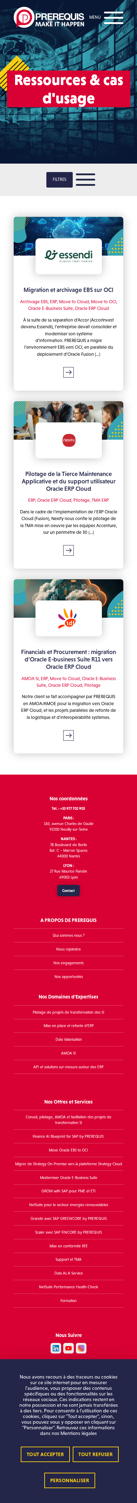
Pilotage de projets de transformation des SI (68, 1012)
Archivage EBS (34, 301)
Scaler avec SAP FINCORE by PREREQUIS (68, 1232)
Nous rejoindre (68, 949)
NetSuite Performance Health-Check (68, 1287)
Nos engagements (68, 963)
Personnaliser (70, 1480)
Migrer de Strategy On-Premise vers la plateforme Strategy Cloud (68, 1164)
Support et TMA (68, 1260)
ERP (53, 301)
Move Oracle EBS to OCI (68, 1150)
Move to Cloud (74, 301)
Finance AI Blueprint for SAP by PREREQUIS (69, 1137)
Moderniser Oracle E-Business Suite (68, 1177)
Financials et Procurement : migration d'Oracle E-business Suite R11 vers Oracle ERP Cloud (68, 659)
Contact (68, 890)
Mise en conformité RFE (69, 1246)
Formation (68, 1301)
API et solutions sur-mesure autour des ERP (68, 1067)
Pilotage (81, 500)
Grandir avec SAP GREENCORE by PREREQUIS (69, 1218)
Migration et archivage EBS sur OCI (68, 289)
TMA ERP (100, 500)
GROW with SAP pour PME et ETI (68, 1191)
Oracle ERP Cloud (92, 308)
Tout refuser (95, 1454)
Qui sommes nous (67, 936)
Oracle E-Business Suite (50, 308)
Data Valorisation (69, 1040)
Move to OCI (103, 301)
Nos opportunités (68, 976)
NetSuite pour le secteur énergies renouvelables (68, 1205)
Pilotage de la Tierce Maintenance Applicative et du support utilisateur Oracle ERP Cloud (69, 481)
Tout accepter (45, 1454)
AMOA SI (30, 678)
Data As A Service (68, 1273)
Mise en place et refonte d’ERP (69, 1026)
